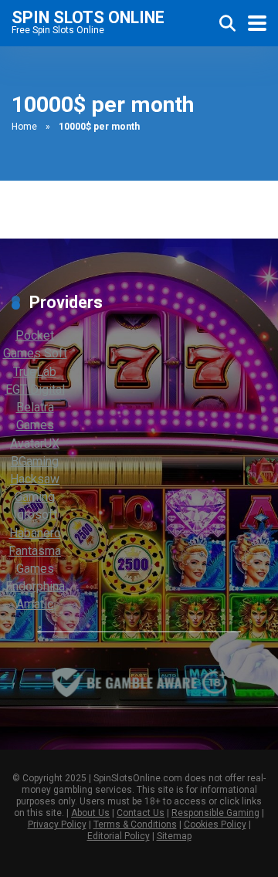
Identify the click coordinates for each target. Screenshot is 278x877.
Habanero (35, 533)
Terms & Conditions (135, 824)
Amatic (34, 604)
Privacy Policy (57, 824)
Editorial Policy (118, 836)
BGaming (35, 461)
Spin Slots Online (88, 16)
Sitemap (174, 836)
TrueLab (34, 371)
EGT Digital (35, 389)
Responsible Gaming (215, 813)
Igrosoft (35, 514)
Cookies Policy (215, 824)
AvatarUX (34, 443)
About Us (90, 813)
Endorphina (35, 586)
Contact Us (140, 813)
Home (24, 126)
